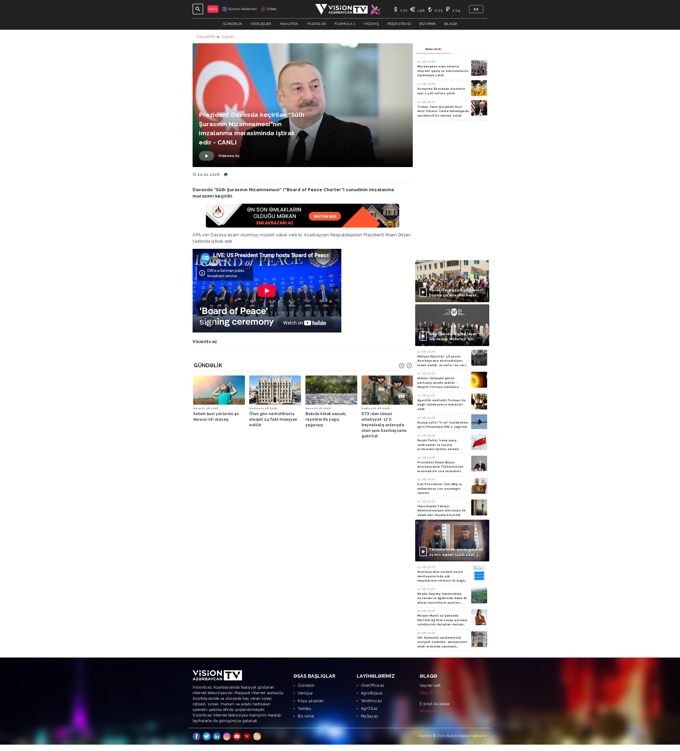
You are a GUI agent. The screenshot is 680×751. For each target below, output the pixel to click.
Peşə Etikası (399, 24)
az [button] (476, 9)
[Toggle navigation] (198, 9)
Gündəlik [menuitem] (306, 685)
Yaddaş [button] (371, 24)
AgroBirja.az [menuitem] (372, 693)
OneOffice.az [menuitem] (373, 685)
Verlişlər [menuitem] (305, 693)
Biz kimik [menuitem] (306, 716)
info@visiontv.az (434, 711)
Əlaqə (450, 24)
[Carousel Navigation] (405, 365)
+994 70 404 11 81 (436, 692)
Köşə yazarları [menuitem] (311, 701)
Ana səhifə (206, 37)
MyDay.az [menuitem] (370, 716)
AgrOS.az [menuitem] (369, 708)
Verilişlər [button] (260, 24)
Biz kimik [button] (427, 24)
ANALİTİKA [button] (289, 24)
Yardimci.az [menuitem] (371, 701)
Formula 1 (345, 24)
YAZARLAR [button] (316, 24)
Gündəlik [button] (232, 24)
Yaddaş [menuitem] (304, 708)
